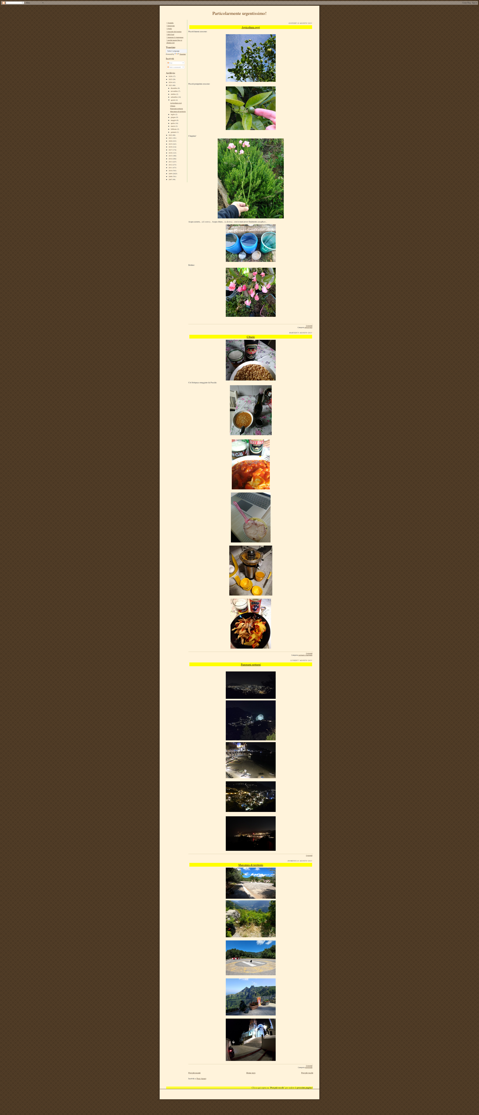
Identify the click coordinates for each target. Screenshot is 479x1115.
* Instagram (170, 25)
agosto (173, 100)
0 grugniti (309, 326)
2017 (171, 150)
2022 (171, 135)
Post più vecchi (307, 1072)
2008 (171, 176)
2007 (171, 179)
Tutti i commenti (175, 67)
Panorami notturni (176, 108)
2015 (171, 155)
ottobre (173, 94)
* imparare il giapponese (174, 37)
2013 (171, 161)
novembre (174, 91)
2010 (171, 170)
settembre (174, 97)
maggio (173, 120)
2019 (171, 144)
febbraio (174, 129)
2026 (171, 76)
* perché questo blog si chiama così (174, 41)
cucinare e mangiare (305, 655)
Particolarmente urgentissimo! (239, 13)
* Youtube (170, 23)
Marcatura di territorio (178, 111)
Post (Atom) (201, 1078)
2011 (171, 167)
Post (170, 63)
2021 (171, 138)
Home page (250, 1072)
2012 (171, 164)
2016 (171, 153)
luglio (173, 114)
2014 (171, 158)
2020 (171, 141)
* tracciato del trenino (173, 31)
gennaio (174, 132)
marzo (173, 126)
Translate (183, 54)
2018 (171, 147)
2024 (171, 82)
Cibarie (172, 106)
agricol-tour (308, 327)
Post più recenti (194, 1072)
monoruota (308, 1067)
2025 (171, 79)
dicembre (174, 88)
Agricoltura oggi (176, 103)
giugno (173, 117)
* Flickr (169, 28)
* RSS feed (170, 34)
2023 (171, 85)
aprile (173, 123)
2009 (171, 173)
